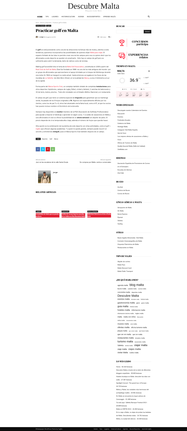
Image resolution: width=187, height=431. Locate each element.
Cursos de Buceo (123, 193)
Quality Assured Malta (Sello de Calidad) (131, 146)
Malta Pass (121, 265)
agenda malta (123, 285)
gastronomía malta (126, 303)
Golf (51, 139)
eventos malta (124, 299)
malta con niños (129, 317)
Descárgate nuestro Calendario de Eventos (132, 110)
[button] (148, 17)
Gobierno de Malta (124, 123)
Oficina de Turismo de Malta (127, 143)
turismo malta (125, 341)
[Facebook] (38, 149)
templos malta (140, 338)
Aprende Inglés (109, 16)
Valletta (120, 345)
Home (39, 16)
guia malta (123, 306)
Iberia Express (122, 214)
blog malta (137, 285)
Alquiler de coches (124, 261)
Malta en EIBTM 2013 (123, 409)
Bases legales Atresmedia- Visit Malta (130, 238)
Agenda (81, 16)
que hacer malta (144, 331)
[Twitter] (43, 149)
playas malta (122, 331)
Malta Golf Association (75, 67)
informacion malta (138, 310)
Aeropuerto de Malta (125, 207)
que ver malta (137, 334)
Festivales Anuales (124, 120)
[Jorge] (37, 37)
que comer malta (133, 331)
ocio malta (133, 324)
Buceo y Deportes (45, 23)
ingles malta (139, 313)
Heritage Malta (123, 126)
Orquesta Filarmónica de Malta (128, 244)
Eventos (120, 117)
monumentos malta (131, 320)
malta (120, 317)
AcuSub (120, 187)
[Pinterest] (48, 149)
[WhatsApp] (53, 149)
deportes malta (137, 292)
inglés (38, 129)
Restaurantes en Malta (125, 247)
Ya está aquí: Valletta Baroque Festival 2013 (131, 402)
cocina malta (142, 289)
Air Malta (121, 211)
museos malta (123, 324)
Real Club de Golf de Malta (46, 69)
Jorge (42, 37)
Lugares (55, 16)
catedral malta (132, 289)
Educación (121, 113)
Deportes (45, 139)
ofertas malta (124, 327)
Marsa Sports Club (55, 86)
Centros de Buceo (124, 190)
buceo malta (122, 289)
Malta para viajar (96, 52)
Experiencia (65, 211)
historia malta (134, 306)
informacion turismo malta (126, 313)
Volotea (120, 220)
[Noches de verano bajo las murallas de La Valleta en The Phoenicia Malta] (73, 204)
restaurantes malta (126, 338)
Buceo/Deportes (93, 16)
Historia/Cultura (68, 16)
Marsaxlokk (140, 317)
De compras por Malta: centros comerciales (95, 162)
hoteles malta (124, 310)
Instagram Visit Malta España (128, 130)
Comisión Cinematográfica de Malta (130, 241)
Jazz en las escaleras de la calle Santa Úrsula (52, 162)
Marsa (86, 78)
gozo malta (145, 303)
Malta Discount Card (124, 268)
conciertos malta (124, 292)
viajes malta (134, 349)
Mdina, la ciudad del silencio (125, 419)
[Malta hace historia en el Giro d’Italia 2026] (99, 204)
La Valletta (49, 78)
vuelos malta (133, 353)
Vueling (120, 224)
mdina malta (121, 320)
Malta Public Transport (125, 271)
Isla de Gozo (122, 133)
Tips (47, 16)
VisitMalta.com (122, 149)
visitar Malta (123, 352)
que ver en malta (124, 334)
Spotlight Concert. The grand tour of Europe (131, 383)
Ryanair (120, 217)
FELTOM (121, 173)
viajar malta (140, 345)
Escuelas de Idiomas (125, 170)
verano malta (129, 345)
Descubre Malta (128, 296)
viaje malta (122, 349)
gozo (138, 303)
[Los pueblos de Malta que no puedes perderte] (47, 204)
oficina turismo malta (139, 327)
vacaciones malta (140, 342)
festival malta (144, 299)
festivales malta (135, 299)
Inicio (37, 23)
